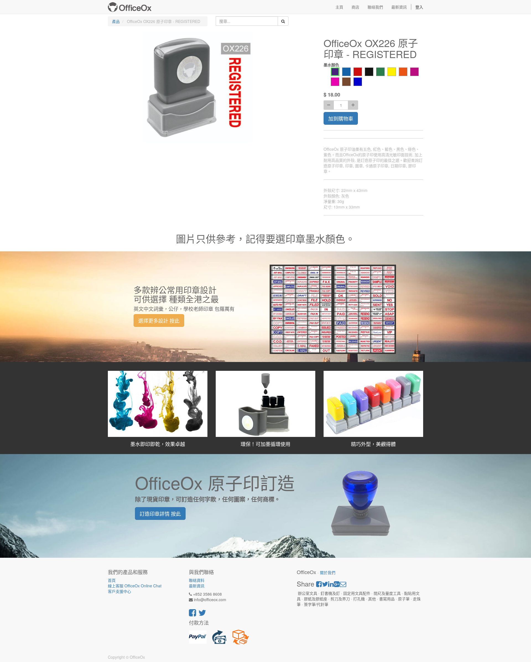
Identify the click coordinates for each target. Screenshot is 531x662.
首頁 (112, 580)
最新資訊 (196, 585)
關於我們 (327, 572)
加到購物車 (340, 118)
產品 (116, 21)
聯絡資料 (196, 580)
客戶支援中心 (119, 591)
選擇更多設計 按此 (158, 320)
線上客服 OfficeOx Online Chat (135, 585)
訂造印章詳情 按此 (160, 513)
